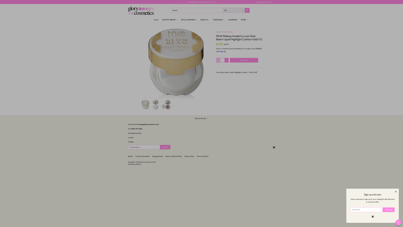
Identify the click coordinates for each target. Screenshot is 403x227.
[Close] (396, 191)
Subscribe (388, 210)
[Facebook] (373, 216)
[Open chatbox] (398, 223)
